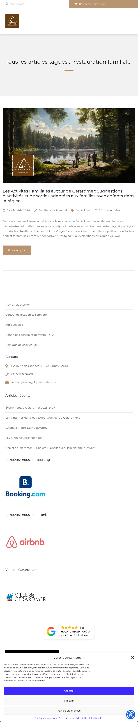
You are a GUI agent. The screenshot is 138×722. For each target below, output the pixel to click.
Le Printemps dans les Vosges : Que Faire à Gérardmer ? (42, 417)
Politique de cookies (46, 718)
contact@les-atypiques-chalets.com (34, 382)
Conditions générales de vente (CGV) (29, 334)
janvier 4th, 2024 (18, 210)
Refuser (69, 700)
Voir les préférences (69, 710)
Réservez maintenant (92, 4)
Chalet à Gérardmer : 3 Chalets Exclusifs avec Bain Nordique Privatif (50, 448)
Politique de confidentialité (72, 718)
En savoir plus (17, 250)
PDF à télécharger (17, 304)
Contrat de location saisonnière (26, 314)
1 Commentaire (109, 210)
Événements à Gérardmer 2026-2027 (30, 407)
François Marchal (55, 210)
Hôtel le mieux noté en (76, 631)
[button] (132, 657)
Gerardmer (83, 210)
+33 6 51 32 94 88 (22, 374)
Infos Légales (96, 718)
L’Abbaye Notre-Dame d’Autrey (26, 427)
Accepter (69, 690)
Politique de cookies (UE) (22, 345)
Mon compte (18, 4)
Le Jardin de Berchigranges (23, 437)
